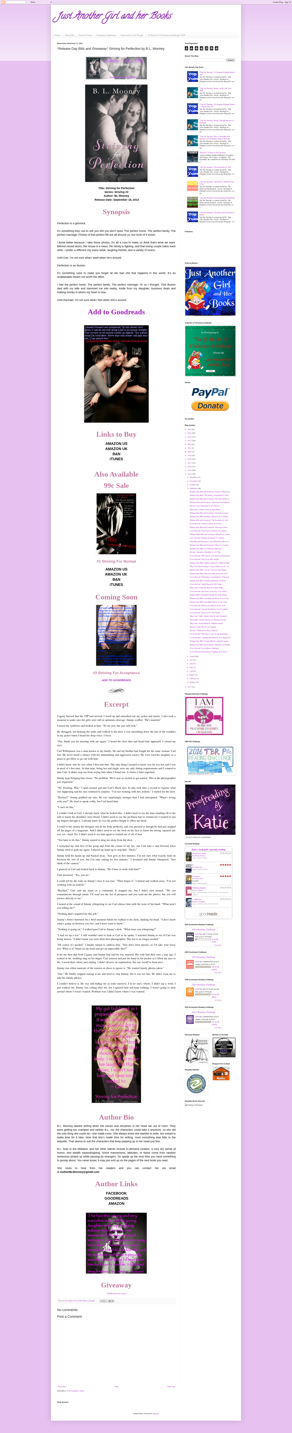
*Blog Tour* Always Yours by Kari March (205, 509)
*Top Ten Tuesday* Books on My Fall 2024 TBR (215, 89)
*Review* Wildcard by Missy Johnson (203, 630)
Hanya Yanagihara (199, 902)
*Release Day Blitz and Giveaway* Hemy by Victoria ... (209, 545)
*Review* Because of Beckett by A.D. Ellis (205, 552)
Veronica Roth (198, 878)
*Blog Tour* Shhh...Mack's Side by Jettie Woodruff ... (208, 616)
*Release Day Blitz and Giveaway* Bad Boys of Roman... (210, 644)
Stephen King (198, 867)
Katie (197, 934)
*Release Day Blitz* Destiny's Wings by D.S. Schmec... (209, 516)
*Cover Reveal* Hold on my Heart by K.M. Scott (207, 605)
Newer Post (62, 1386)
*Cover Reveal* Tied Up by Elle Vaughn (204, 559)
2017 (190, 463)
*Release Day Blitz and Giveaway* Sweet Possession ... (209, 513)
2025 (190, 433)
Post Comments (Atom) (75, 1390)
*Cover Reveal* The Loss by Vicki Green (204, 612)
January (193, 682)
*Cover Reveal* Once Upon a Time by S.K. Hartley (208, 530)
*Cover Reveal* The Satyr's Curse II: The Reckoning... (209, 634)
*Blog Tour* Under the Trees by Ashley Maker (206, 587)
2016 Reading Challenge (204, 984)
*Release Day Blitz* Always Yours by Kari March (207, 570)
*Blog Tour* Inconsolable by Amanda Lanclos (206, 623)
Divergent (195, 876)
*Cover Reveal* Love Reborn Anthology (204, 648)
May (191, 667)
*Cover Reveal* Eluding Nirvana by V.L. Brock (206, 538)
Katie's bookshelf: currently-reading (208, 849)
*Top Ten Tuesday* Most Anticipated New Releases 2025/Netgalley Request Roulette (215, 137)
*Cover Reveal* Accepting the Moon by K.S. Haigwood (209, 637)
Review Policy (85, 35)
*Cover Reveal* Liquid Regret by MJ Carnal (205, 584)
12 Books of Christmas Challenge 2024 (166, 35)
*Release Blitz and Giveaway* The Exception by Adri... (209, 520)
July (191, 660)
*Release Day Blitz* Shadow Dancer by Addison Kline (209, 563)
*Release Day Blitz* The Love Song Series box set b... (209, 573)
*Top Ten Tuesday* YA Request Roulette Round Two (217, 73)
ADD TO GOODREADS (116, 680)
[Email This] (101, 1300)
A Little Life (196, 899)
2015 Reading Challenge (204, 1012)
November (194, 481)
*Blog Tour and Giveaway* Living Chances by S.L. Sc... (209, 566)
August (192, 656)
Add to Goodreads (116, 312)
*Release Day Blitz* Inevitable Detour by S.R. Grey (208, 602)
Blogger (155, 1413)
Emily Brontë (198, 890)
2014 (190, 474)
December (193, 477)
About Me (69, 35)
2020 (190, 451)
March (192, 675)
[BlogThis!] (104, 1300)
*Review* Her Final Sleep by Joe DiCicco (204, 505)
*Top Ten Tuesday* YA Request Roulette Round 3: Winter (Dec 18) (217, 105)
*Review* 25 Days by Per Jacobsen (213, 152)
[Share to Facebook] (109, 1300)
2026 (190, 429)
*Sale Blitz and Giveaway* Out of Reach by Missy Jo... (209, 541)
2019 (190, 455)
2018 (190, 459)
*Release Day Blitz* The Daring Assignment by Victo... (209, 495)
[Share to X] (106, 1300)
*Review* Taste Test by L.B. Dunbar (202, 627)
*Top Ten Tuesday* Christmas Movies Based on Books (217, 213)
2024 (190, 437)
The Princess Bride (199, 853)
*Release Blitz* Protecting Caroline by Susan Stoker (208, 594)
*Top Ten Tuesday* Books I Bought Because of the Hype (217, 121)
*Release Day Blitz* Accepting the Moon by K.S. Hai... (209, 598)
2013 (190, 687)
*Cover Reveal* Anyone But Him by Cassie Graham (208, 609)
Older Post (171, 1386)
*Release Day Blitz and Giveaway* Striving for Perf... (208, 527)
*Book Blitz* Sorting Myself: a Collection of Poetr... (208, 619)
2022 (190, 444)
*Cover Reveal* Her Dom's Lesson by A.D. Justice (208, 591)
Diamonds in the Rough (132, 35)
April (192, 671)
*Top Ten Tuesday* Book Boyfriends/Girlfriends (217, 198)
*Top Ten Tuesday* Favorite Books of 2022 (215, 167)
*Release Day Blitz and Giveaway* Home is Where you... (210, 491)
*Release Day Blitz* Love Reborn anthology (205, 548)
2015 (190, 470)
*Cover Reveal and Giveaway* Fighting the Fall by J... (209, 651)
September (194, 488)
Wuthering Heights (199, 888)
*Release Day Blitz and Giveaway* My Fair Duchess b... (210, 498)
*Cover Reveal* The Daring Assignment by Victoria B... (209, 577)
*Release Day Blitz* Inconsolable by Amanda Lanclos (208, 641)
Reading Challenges (106, 35)
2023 (190, 440)
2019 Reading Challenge (204, 929)
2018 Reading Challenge (204, 956)
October (193, 484)
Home (57, 35)
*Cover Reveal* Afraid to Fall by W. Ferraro (205, 523)
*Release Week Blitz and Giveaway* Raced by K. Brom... (210, 534)
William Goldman (199, 856)
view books (217, 945)
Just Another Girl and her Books (114, 16)
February (193, 678)
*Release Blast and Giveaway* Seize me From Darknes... (210, 502)
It (192, 865)
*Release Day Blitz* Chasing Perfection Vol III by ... (208, 580)
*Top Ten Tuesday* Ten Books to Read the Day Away (217, 182)
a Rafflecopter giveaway (116, 1293)
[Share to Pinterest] (112, 1300)
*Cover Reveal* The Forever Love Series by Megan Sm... (210, 555)
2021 (190, 448)
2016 (190, 466)
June (191, 663)
